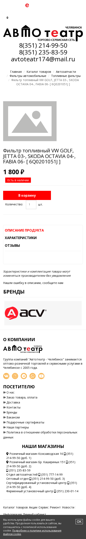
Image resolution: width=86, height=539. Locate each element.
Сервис (44, 507)
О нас (10, 392)
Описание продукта (24, 230)
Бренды (14, 291)
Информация (12, 514)
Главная (16, 72)
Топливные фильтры (66, 76)
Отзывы (12, 245)
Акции (33, 507)
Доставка (13, 402)
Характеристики (21, 238)
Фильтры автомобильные (28, 76)
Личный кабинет (34, 514)
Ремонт (55, 507)
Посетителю (19, 387)
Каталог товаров (39, 72)
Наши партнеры (17, 427)
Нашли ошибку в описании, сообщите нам (33, 283)
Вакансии (13, 417)
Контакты (13, 407)
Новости (68, 507)
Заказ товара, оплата (21, 397)
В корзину (27, 195)
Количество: (14, 204)
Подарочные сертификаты (25, 422)
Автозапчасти (66, 72)
